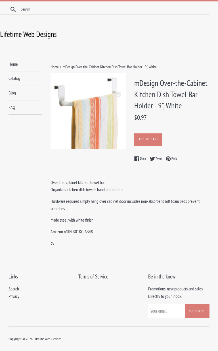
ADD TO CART (148, 139)
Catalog (14, 78)
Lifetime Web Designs (47, 338)
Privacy (14, 296)
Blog (12, 93)
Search (14, 289)
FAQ (12, 107)
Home (13, 64)
